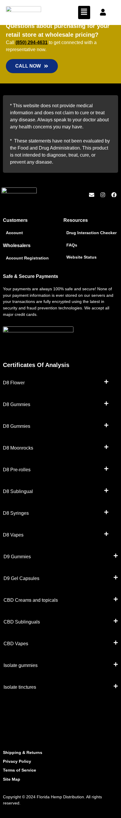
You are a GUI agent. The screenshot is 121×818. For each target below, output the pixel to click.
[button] (84, 12)
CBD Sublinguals (22, 621)
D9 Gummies (17, 556)
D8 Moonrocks (18, 447)
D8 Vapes (13, 534)
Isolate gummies (21, 665)
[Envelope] (92, 195)
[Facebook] (114, 195)
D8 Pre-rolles (17, 469)
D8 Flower (14, 382)
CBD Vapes (16, 643)
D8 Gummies (16, 404)
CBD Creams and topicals (31, 600)
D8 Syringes (16, 513)
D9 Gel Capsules (21, 578)
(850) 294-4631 (32, 42)
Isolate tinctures (20, 687)
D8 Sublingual (18, 491)
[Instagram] (102, 195)
